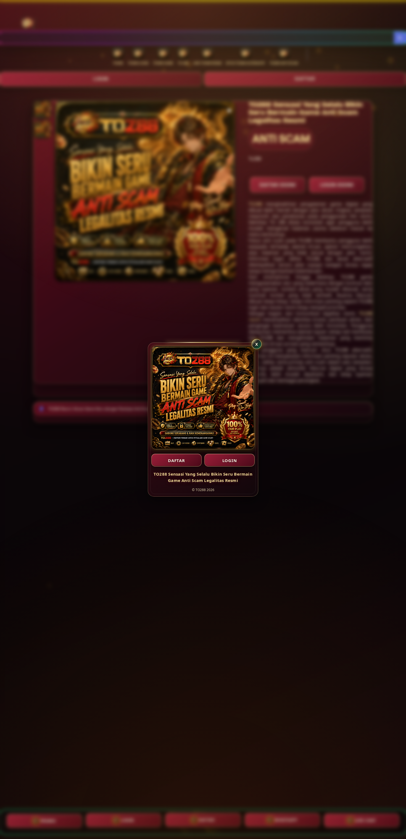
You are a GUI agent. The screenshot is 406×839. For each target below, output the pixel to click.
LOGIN (229, 460)
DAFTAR (176, 460)
